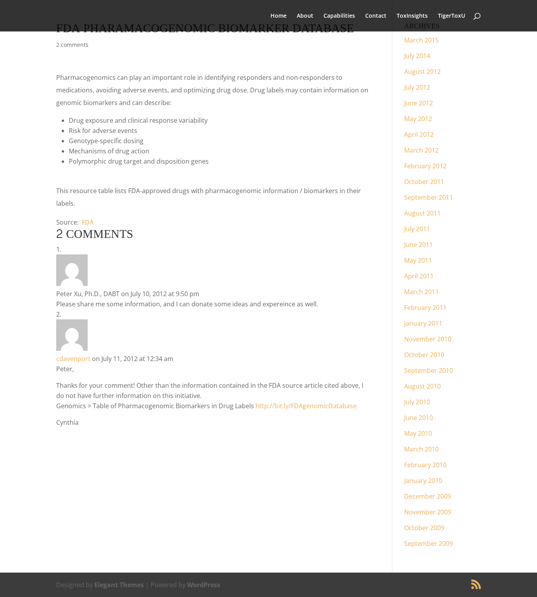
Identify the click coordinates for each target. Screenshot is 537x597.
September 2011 (428, 197)
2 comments (72, 44)
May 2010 (418, 433)
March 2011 (421, 291)
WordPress (203, 584)
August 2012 (422, 71)
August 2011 (422, 213)
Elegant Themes (119, 584)
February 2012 (425, 166)
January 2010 (423, 480)
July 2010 (417, 402)
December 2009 (427, 496)
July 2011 (417, 229)
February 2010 (425, 465)
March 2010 (421, 449)
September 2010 (428, 370)
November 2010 (427, 339)
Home (278, 16)
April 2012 (419, 134)
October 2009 (424, 527)
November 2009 (427, 512)
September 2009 (428, 543)
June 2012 (418, 103)
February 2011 (425, 307)
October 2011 (424, 181)
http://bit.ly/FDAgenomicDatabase (306, 406)
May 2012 (418, 118)
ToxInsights (412, 16)
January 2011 (423, 323)
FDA (88, 222)
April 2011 (419, 276)
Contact (375, 16)
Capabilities (339, 16)
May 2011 (418, 260)
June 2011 (418, 244)
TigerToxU (451, 16)
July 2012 (417, 87)
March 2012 (421, 150)
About (305, 16)
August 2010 (422, 386)
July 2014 (417, 56)
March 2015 (421, 40)
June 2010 (418, 417)
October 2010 (424, 354)
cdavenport (73, 358)
